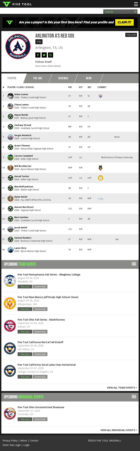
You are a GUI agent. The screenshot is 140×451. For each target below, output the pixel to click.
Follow (131, 34)
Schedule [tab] (63, 78)
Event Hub (40, 286)
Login (26, 445)
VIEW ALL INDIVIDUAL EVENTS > (119, 430)
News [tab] (89, 78)
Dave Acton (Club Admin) (47, 65)
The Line (25, 286)
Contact (34, 440)
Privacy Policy (10, 440)
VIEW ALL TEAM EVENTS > (122, 387)
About (23, 440)
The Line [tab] (37, 78)
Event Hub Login (12, 445)
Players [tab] (12, 78)
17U (39, 41)
